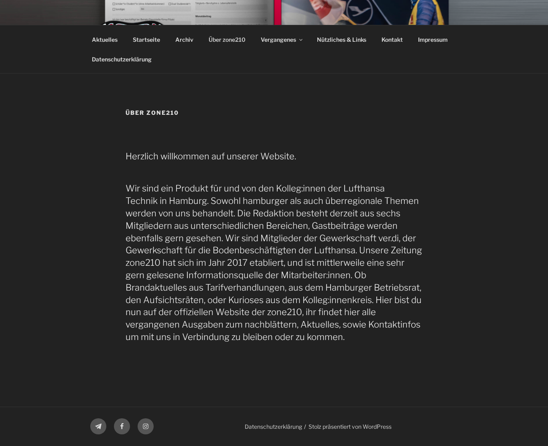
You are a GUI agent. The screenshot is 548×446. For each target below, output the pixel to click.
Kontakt (392, 39)
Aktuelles (105, 39)
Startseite (146, 39)
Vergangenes (278, 39)
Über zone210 (227, 39)
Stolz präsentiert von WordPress (350, 426)
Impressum (433, 39)
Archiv (184, 39)
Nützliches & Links (341, 39)
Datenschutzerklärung (122, 59)
